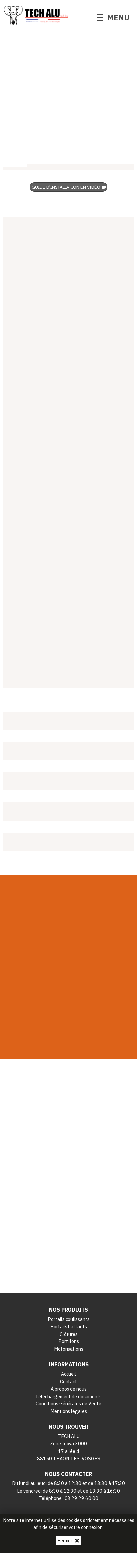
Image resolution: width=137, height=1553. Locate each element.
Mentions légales (68, 1411)
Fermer (64, 1540)
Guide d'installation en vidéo (66, 187)
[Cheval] (68, 116)
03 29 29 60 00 (81, 1498)
